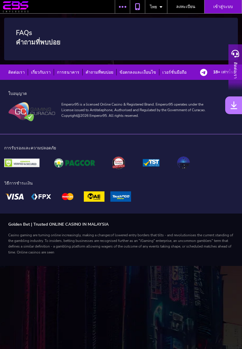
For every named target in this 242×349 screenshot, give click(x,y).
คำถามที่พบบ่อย (99, 72)
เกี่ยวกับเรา (41, 72)
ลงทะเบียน (185, 6)
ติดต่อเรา (16, 72)
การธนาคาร (68, 72)
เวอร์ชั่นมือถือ (174, 72)
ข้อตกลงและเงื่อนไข (138, 72)
